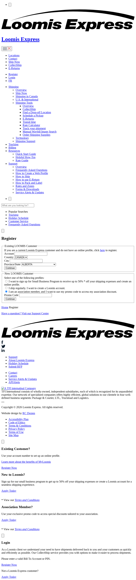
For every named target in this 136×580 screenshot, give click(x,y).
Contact (12, 58)
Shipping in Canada (27, 96)
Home (4, 307)
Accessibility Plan (18, 419)
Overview (21, 89)
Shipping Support (25, 141)
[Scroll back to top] (2, 402)
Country (8, 257)
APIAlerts (14, 382)
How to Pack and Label (29, 182)
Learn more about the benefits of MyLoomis (26, 461)
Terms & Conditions (19, 425)
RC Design (28, 413)
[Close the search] (2, 231)
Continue (10, 268)
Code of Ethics (16, 422)
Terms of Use (16, 432)
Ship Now (14, 61)
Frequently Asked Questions (31, 170)
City (6, 260)
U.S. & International (27, 99)
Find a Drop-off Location (37, 112)
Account (9, 253)
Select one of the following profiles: (24, 277)
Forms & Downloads (27, 189)
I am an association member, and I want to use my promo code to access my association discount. (63, 291)
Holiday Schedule (18, 218)
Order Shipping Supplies (36, 134)
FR (10, 80)
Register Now (9, 467)
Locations (13, 55)
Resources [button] (14, 150)
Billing (12, 147)
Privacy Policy (16, 428)
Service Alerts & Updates (30, 192)
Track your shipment (34, 128)
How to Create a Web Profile (32, 173)
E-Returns (14, 68)
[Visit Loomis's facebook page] (68, 343)
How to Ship (23, 176)
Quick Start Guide (26, 153)
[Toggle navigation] (6, 48)
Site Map (13, 435)
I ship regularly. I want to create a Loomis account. (37, 288)
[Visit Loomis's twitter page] (68, 347)
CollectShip (15, 65)
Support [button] (12, 163)
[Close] (2, 442)
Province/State (12, 264)
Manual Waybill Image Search (39, 131)
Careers (12, 375)
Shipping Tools (24, 102)
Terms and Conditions (27, 500)
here (102, 250)
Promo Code (11, 295)
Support (12, 356)
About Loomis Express (21, 360)
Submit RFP (15, 366)
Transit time (29, 121)
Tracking (13, 144)
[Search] (9, 5)
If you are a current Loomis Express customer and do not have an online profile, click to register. (60, 250)
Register (13, 74)
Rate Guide (22, 160)
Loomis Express (20, 39)
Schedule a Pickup (33, 115)
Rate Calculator (31, 125)
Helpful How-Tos (25, 157)
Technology (22, 137)
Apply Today (8, 490)
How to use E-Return (27, 179)
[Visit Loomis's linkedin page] (68, 351)
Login (11, 77)
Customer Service (18, 221)
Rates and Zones (25, 186)
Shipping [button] (13, 86)
